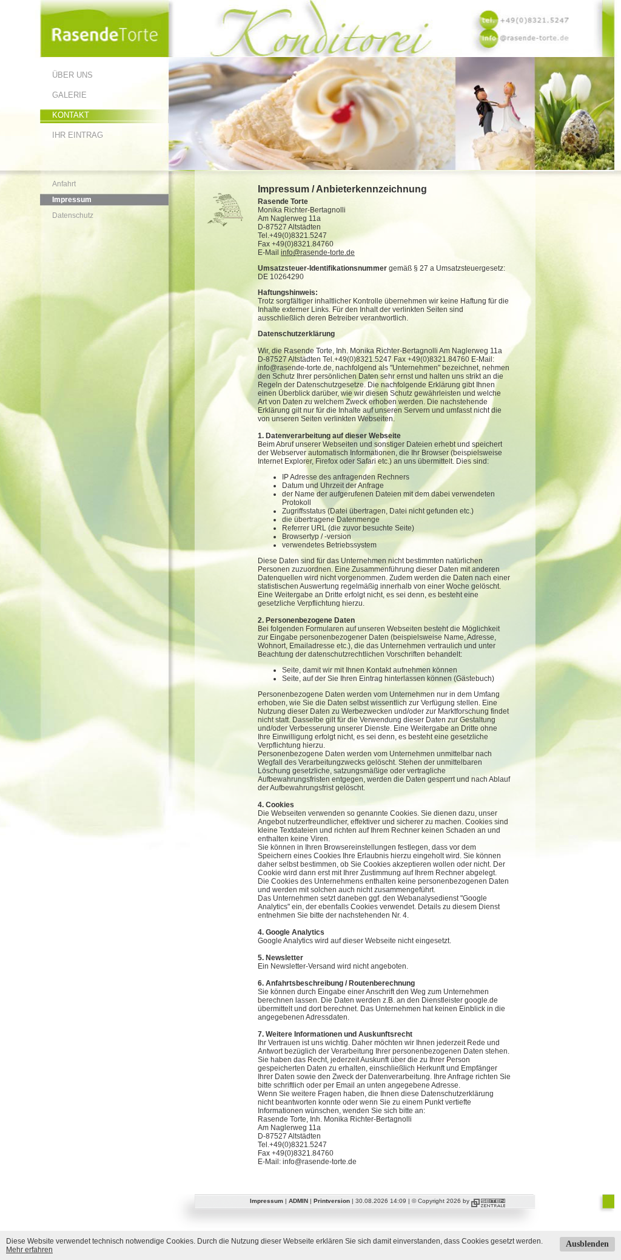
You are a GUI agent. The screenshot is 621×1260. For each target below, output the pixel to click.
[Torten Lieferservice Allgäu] (104, 54)
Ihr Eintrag (77, 135)
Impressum (72, 199)
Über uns (72, 75)
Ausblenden (587, 1243)
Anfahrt (64, 184)
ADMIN (298, 1200)
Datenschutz (72, 215)
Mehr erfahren (29, 1249)
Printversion (332, 1200)
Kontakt (70, 115)
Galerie (69, 95)
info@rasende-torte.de (318, 252)
